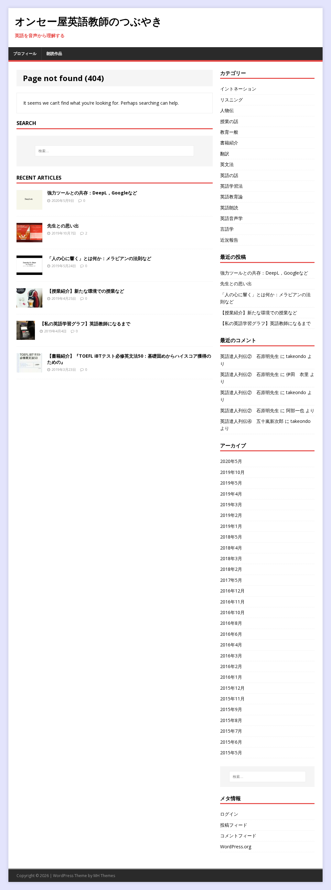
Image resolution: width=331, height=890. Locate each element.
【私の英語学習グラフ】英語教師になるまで (85, 323)
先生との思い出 (63, 226)
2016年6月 (231, 634)
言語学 (227, 229)
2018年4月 (231, 548)
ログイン (229, 814)
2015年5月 (231, 752)
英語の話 (229, 175)
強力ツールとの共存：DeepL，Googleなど (92, 193)
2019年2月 (231, 515)
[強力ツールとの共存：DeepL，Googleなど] (29, 206)
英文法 (227, 164)
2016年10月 (232, 612)
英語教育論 (231, 197)
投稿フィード (233, 825)
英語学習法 (231, 186)
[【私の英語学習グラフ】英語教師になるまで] (25, 336)
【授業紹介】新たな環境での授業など (85, 291)
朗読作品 (54, 53)
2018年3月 (231, 558)
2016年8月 (231, 623)
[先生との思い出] (29, 238)
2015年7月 (231, 731)
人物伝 (227, 110)
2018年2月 (231, 569)
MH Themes (104, 875)
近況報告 (229, 240)
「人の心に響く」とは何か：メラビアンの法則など (99, 258)
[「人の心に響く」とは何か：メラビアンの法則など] (29, 271)
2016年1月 (231, 677)
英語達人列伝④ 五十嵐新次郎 (251, 421)
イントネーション (238, 89)
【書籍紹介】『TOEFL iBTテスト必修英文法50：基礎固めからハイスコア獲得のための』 (129, 359)
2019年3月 (231, 504)
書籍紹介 (229, 143)
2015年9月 (231, 709)
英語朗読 (229, 207)
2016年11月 (232, 602)
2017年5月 (231, 580)
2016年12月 (232, 591)
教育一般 (229, 132)
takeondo (296, 356)
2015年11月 (232, 699)
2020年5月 (231, 461)
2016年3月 (231, 656)
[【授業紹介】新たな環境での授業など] (29, 303)
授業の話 (229, 121)
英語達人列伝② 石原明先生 (249, 356)
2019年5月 (231, 483)
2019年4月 (231, 494)
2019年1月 (231, 526)
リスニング (231, 100)
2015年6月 (231, 742)
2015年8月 (231, 720)
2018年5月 (231, 537)
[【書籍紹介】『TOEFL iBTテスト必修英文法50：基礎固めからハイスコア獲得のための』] (29, 369)
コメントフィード (238, 835)
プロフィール (25, 53)
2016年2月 (231, 666)
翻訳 (224, 154)
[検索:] (114, 150)
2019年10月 (232, 472)
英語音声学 (231, 218)
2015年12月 (232, 688)
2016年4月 (231, 645)
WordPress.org (235, 846)
